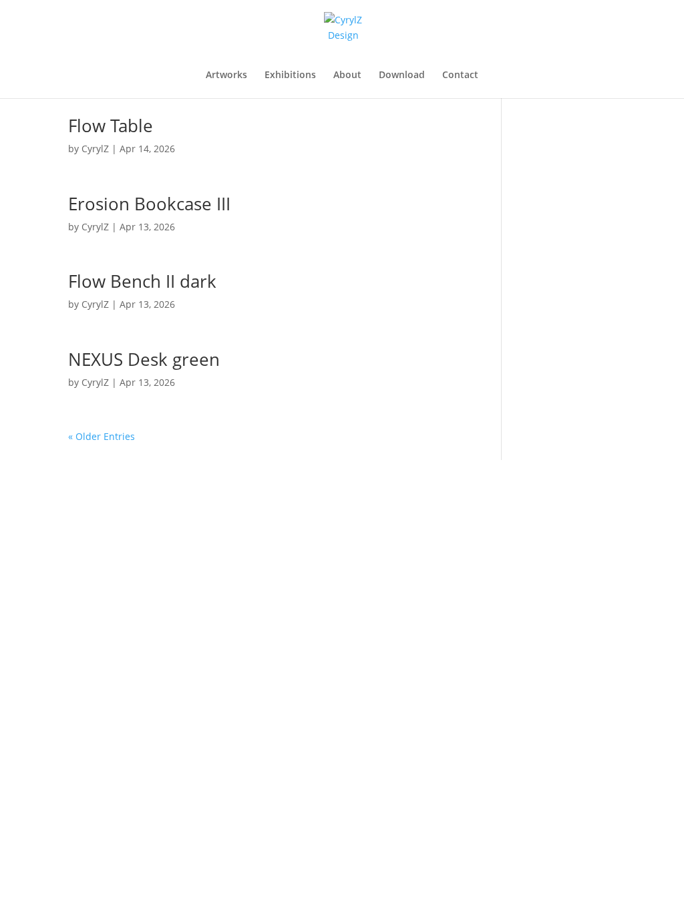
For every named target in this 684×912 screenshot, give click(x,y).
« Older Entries (101, 436)
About (347, 75)
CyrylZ (95, 148)
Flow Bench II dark (142, 281)
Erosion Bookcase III (149, 204)
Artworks (226, 75)
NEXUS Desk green (144, 359)
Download (402, 75)
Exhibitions (290, 75)
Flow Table (110, 125)
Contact (460, 75)
